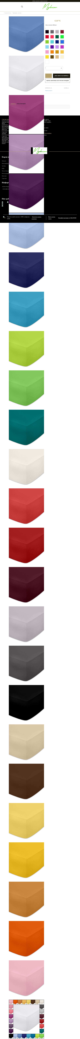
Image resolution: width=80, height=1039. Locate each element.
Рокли (42, 129)
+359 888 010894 (7, 189)
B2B (3, 168)
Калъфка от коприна (46, 122)
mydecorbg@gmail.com (8, 186)
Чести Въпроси (6, 171)
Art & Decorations (46, 133)
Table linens (44, 135)
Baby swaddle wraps (45, 120)
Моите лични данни (51, 217)
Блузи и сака (44, 130)
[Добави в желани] (48, 76)
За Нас (4, 166)
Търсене (4, 178)
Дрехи (42, 125)
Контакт (4, 176)
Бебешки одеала (45, 119)
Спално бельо (7, 13)
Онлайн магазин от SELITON (67, 218)
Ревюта (13, 103)
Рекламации (21, 103)
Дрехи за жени (44, 127)
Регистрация (5, 173)
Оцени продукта (48, 90)
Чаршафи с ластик (17, 13)
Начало (4, 161)
